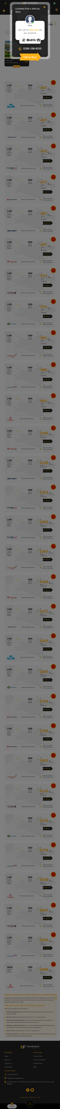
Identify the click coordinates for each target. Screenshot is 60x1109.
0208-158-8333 (32, 48)
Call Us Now (30, 57)
